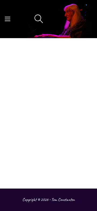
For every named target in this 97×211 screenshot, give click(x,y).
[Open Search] (39, 19)
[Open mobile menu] (7, 19)
